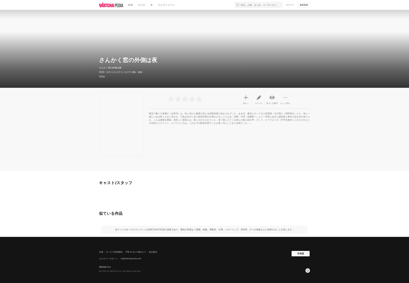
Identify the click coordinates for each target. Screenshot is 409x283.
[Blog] (307, 270)
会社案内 (153, 252)
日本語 (300, 253)
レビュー (259, 103)
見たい (246, 103)
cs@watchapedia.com (130, 258)
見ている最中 (272, 103)
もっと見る (285, 103)
